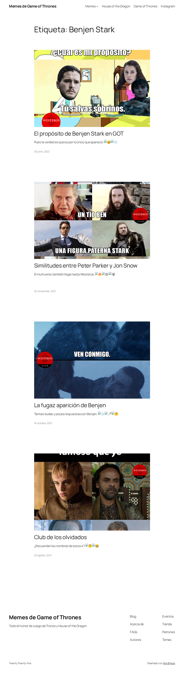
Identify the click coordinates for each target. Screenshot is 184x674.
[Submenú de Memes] (97, 6)
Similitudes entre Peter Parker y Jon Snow (85, 265)
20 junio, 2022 (42, 151)
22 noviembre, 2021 (45, 291)
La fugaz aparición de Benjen (70, 405)
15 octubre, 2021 (43, 423)
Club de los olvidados (60, 537)
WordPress (169, 663)
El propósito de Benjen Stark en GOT (79, 133)
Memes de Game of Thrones (32, 6)
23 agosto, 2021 (43, 555)
